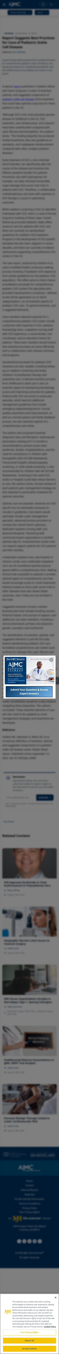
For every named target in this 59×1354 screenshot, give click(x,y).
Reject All (29, 1340)
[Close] (55, 1297)
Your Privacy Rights (29, 1332)
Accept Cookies (29, 1348)
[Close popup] (51, 660)
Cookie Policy (50, 1326)
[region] (29, 1324)
